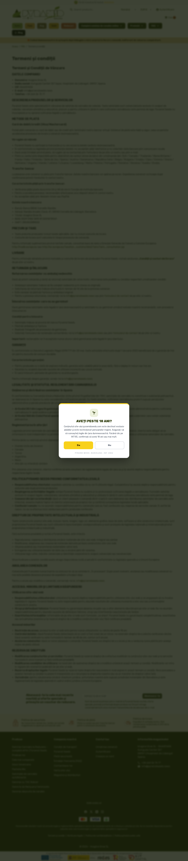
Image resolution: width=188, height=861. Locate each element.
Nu (109, 445)
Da (78, 445)
